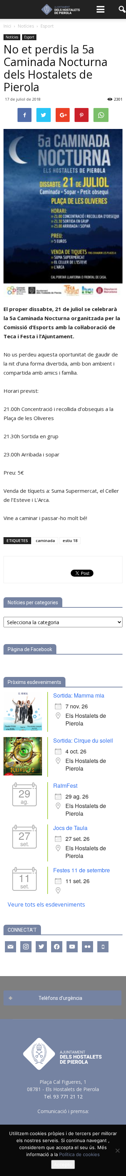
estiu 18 (70, 540)
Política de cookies (79, 1154)
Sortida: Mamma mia (78, 695)
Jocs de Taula (70, 828)
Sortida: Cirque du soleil (83, 740)
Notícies (12, 37)
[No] (117, 1150)
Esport (29, 37)
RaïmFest (65, 785)
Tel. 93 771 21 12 (63, 1096)
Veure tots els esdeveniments (46, 904)
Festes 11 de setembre (81, 870)
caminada (45, 540)
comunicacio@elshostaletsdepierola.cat (63, 1118)
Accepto (63, 1164)
